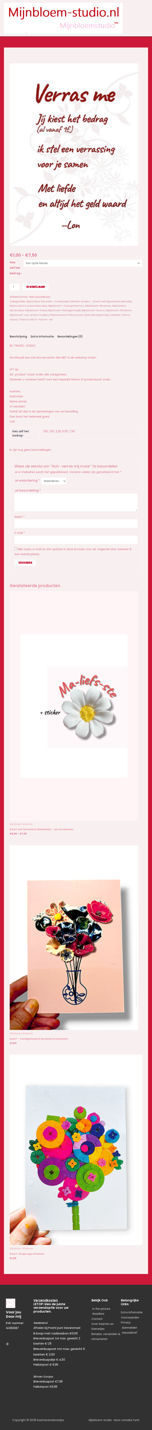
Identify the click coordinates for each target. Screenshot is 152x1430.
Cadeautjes (62, 301)
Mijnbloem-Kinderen (118, 310)
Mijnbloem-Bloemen (98, 305)
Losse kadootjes (37, 305)
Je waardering (27, 480)
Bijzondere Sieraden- (40, 301)
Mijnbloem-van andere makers (29, 315)
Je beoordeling (27, 490)
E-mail (19, 533)
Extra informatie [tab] (42, 336)
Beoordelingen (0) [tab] (70, 336)
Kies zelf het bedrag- (16, 268)
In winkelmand (35, 287)
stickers (115, 315)
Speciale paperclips (97, 315)
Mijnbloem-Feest (36, 310)
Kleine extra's (18, 305)
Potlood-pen (75, 315)
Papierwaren (58, 315)
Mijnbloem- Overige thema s (66, 305)
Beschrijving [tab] (18, 336)
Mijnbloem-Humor (93, 310)
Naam (19, 517)
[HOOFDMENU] (144, 18)
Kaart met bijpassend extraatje (112, 301)
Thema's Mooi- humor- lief (36, 319)
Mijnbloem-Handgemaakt (64, 310)
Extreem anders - (81, 301)
